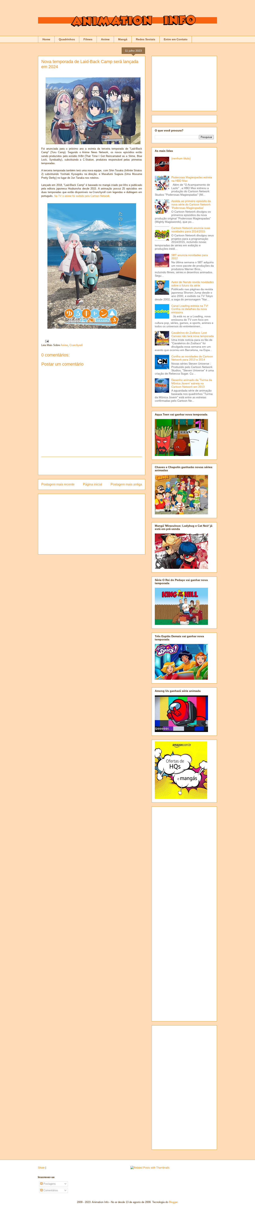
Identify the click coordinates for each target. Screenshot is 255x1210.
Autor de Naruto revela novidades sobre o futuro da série (192, 283)
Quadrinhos (67, 39)
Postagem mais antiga (126, 484)
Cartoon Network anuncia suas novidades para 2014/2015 (190, 229)
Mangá (122, 39)
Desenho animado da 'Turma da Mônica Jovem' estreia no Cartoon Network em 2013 (191, 383)
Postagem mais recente (58, 484)
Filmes (87, 39)
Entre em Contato (175, 39)
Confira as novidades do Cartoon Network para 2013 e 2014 (192, 358)
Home (46, 39)
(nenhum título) (181, 158)
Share (41, 1167)
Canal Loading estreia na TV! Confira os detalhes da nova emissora (189, 309)
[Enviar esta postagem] (46, 340)
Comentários (50, 1190)
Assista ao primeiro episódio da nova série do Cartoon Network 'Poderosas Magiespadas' (191, 204)
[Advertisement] (91, 466)
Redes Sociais (145, 39)
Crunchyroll (76, 345)
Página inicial (92, 484)
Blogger (173, 1202)
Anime (105, 39)
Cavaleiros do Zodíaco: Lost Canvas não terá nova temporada (192, 334)
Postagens (49, 1183)
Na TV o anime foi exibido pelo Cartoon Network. (82, 195)
